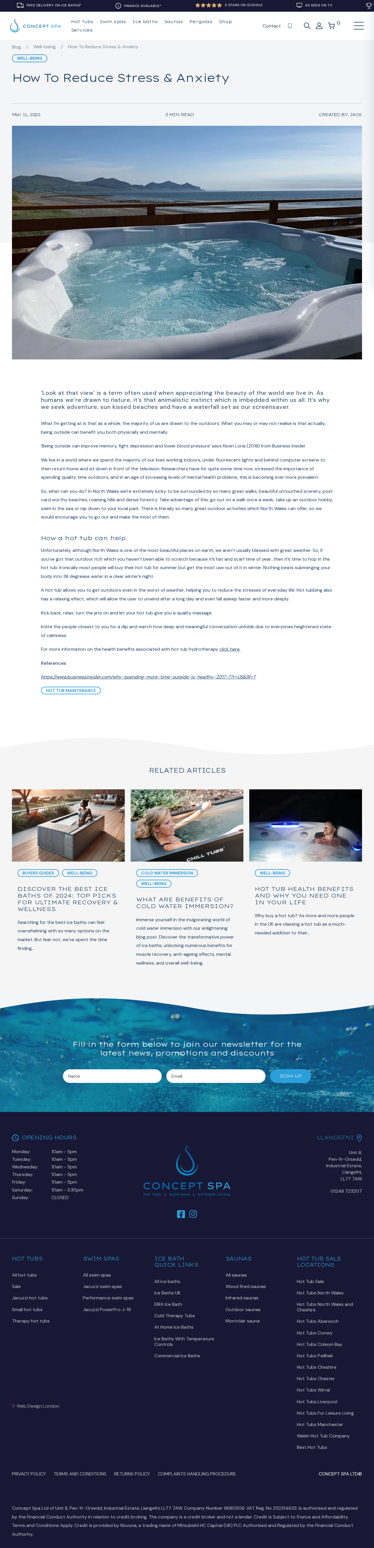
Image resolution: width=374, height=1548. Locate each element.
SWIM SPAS (113, 21)
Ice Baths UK (167, 1293)
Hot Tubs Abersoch (318, 1321)
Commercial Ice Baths (177, 1356)
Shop (225, 21)
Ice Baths (144, 21)
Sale (16, 1286)
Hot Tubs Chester (316, 1378)
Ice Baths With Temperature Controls (184, 1341)
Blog (16, 47)
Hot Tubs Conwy (315, 1333)
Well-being (44, 47)
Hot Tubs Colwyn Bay (319, 1344)
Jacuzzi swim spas (102, 1286)
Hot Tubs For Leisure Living (325, 1413)
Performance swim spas (108, 1298)
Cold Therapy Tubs (174, 1316)
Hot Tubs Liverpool (317, 1402)
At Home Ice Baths (173, 1327)
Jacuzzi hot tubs (30, 1298)
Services (82, 30)
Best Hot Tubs (312, 1447)
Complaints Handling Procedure (197, 1474)
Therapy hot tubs (31, 1321)
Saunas (173, 21)
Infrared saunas (242, 1298)
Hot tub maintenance (71, 690)
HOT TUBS (82, 21)
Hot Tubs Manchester (320, 1424)
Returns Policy (132, 1474)
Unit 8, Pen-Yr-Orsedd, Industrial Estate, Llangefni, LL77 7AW (344, 1165)
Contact (272, 26)
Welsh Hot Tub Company (323, 1436)
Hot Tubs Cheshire (316, 1367)
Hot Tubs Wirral (313, 1390)
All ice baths (167, 1281)
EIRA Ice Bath (168, 1304)
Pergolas (200, 21)
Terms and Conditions (79, 1474)
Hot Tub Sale (310, 1281)
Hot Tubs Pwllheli (315, 1356)
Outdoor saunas (243, 1309)
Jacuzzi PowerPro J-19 (107, 1309)
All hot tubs (24, 1275)
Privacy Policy (29, 1474)
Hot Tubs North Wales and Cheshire (325, 1307)
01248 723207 (346, 1191)
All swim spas (97, 1275)
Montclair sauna (243, 1321)
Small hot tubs (27, 1309)
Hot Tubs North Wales (320, 1293)
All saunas (236, 1275)
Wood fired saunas (246, 1286)
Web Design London (38, 1406)
